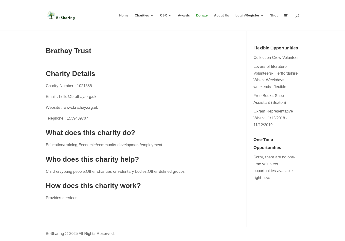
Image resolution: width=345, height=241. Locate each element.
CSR (163, 15)
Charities (142, 15)
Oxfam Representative (273, 111)
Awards (184, 15)
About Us (221, 15)
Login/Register (247, 15)
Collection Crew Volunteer (276, 57)
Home (123, 15)
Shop (274, 15)
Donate (202, 15)
